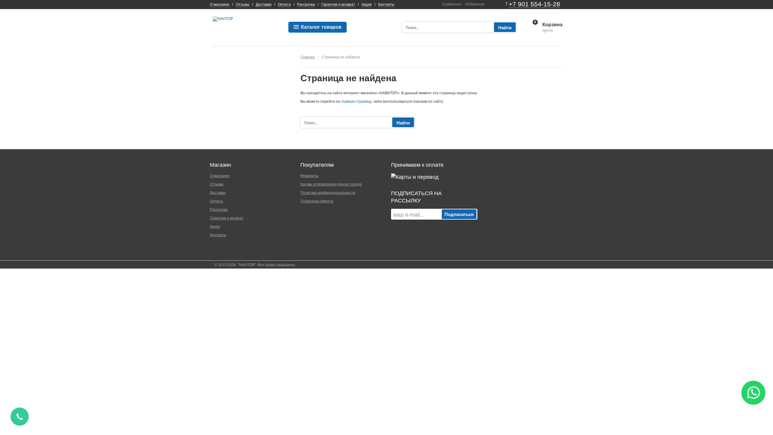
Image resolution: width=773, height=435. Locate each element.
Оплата (284, 4)
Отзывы (242, 4)
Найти (505, 27)
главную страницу (356, 101)
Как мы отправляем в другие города (331, 184)
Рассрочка (306, 4)
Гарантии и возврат (338, 4)
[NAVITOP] (223, 19)
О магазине (219, 4)
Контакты (386, 4)
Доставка (263, 4)
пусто (552, 27)
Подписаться (459, 214)
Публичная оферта (316, 201)
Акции (366, 4)
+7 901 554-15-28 (534, 4)
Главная (307, 57)
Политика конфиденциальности (327, 193)
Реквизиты (309, 176)
